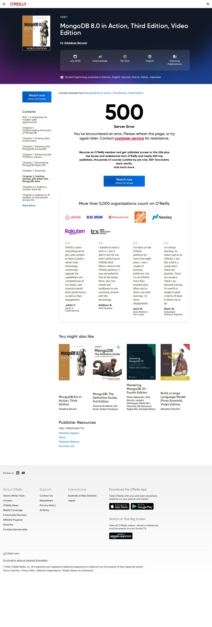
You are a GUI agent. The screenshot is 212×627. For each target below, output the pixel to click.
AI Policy (44, 510)
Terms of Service (11, 570)
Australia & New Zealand (82, 495)
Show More (28, 205)
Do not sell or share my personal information (25, 560)
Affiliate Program (13, 519)
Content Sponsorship (15, 529)
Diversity (8, 524)
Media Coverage (13, 510)
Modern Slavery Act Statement (78, 570)
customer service (129, 138)
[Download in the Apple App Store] (119, 509)
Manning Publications (175, 62)
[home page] (18, 4)
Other (62, 437)
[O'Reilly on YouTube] (23, 472)
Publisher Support (69, 433)
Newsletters (46, 500)
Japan (71, 500)
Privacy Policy (48, 505)
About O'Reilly (13, 489)
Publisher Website (69, 441)
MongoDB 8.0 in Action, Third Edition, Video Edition (114, 92)
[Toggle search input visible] (208, 4)
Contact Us (46, 495)
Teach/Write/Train (14, 495)
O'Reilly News (10, 505)
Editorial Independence (49, 570)
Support (45, 489)
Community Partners (15, 515)
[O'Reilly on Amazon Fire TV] (121, 538)
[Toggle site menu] (4, 4)
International (77, 489)
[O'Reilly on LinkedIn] (17, 472)
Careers (7, 500)
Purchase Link (66, 446)
